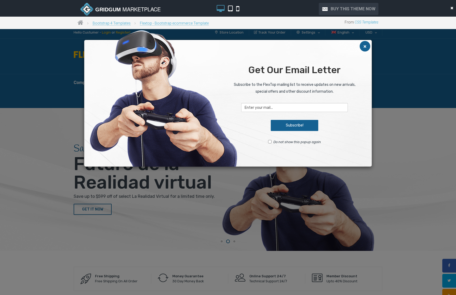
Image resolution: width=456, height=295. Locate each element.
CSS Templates (366, 22)
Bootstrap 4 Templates (112, 23)
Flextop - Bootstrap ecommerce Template (174, 23)
